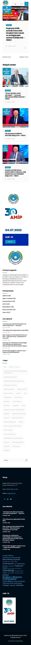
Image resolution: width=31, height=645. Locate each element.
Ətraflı (10, 242)
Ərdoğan (6, 450)
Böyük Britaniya (9, 389)
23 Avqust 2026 (6, 348)
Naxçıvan (7, 405)
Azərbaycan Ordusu (10, 377)
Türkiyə (6, 442)
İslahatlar (16, 446)
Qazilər (6, 417)
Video (9, 25)
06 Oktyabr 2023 (7, 10)
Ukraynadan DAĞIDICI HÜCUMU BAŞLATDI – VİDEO (15, 134)
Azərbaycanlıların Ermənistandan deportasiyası (15, 372)
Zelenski (7, 446)
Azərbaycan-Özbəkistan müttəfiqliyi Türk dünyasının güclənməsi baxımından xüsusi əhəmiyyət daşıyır (15, 344)
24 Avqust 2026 (6, 327)
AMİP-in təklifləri (8, 298)
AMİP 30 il (6, 296)
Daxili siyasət (8, 393)
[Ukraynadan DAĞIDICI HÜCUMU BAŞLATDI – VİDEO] (15, 117)
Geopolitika (18, 397)
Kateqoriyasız (7, 301)
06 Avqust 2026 (6, 112)
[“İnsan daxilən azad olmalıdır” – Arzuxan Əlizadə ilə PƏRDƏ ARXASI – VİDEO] (15, 77)
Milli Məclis (17, 401)
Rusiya (21, 422)
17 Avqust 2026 (6, 71)
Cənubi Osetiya (22, 389)
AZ (15, 4)
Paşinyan (16, 405)
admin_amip (12, 46)
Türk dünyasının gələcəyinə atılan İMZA (15, 330)
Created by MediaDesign (15, 641)
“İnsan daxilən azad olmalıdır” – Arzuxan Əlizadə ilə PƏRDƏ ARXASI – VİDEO (15, 96)
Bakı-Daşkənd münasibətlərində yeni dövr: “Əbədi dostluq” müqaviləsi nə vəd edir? (15, 336)
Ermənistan (7, 397)
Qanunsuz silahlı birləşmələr (14, 409)
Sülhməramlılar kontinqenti (13, 438)
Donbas (18, 393)
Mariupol (7, 401)
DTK (25, 393)
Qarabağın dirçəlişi (18, 413)
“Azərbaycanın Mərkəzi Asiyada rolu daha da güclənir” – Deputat (14, 324)
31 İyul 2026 (5, 148)
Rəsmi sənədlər (7, 309)
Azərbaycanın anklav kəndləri (14, 381)
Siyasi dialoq (8, 430)
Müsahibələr (7, 307)
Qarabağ (6, 413)
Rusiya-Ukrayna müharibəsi (13, 426)
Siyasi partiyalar (9, 434)
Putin (23, 405)
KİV (4, 304)
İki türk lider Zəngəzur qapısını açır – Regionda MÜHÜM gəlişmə (15, 351)
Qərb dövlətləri (17, 417)
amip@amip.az (10, 493)
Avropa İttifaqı (14, 367)
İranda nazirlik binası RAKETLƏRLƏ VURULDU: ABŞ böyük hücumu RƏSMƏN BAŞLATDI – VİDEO (15, 173)
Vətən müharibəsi (18, 442)
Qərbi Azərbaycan (10, 422)
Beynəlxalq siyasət (10, 385)
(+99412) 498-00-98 (11, 489)
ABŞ (5, 367)
